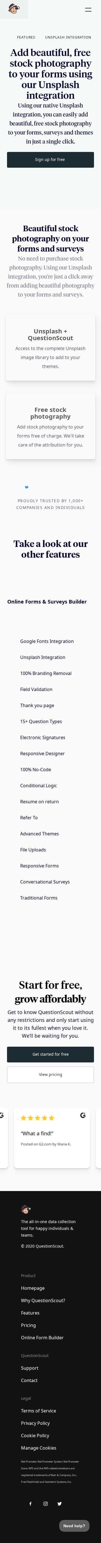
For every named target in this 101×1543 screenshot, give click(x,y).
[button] (24, 37)
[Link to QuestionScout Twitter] (62, 1503)
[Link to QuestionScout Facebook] (33, 1503)
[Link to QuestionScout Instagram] (47, 1503)
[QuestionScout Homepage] (14, 9)
